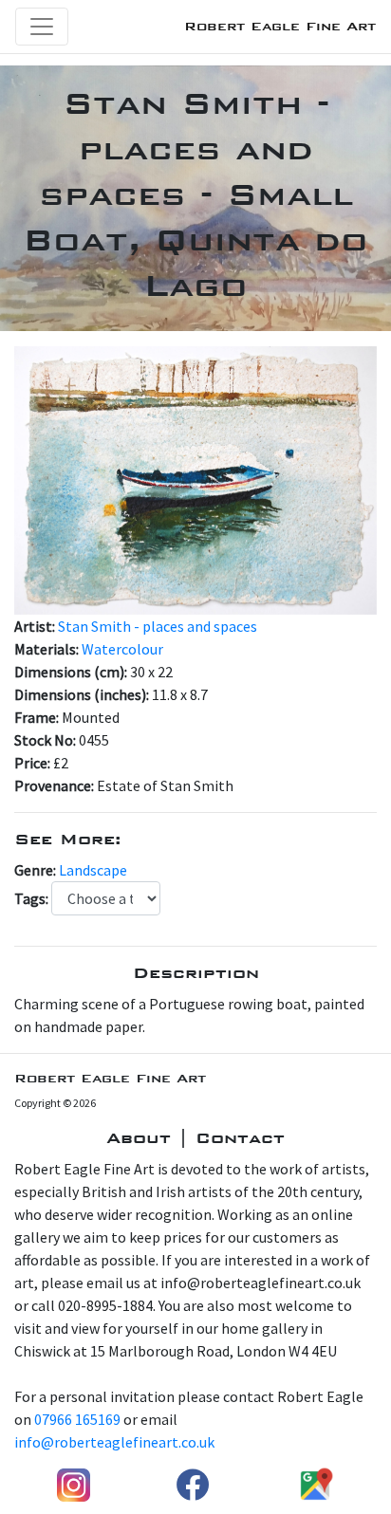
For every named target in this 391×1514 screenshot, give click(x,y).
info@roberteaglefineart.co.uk (114, 1441)
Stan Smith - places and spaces (157, 626)
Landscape (93, 869)
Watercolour (122, 648)
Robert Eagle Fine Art (280, 26)
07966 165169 (77, 1419)
